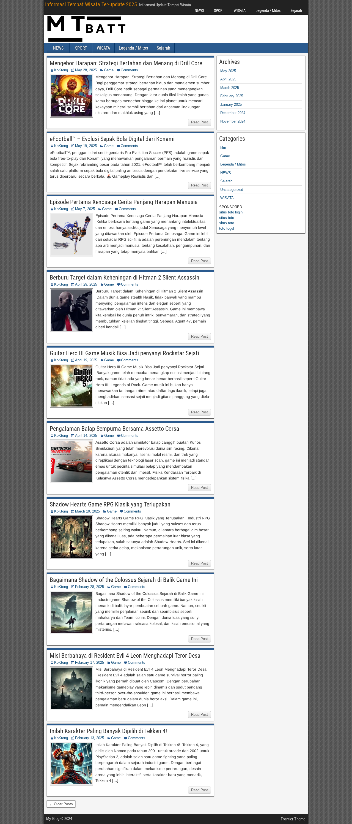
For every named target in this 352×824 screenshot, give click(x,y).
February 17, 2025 (89, 662)
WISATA (240, 10)
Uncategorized (231, 190)
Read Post (199, 122)
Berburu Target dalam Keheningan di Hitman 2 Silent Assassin (124, 277)
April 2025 (228, 79)
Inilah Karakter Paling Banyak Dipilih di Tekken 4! (108, 731)
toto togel (226, 228)
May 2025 (228, 71)
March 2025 (229, 88)
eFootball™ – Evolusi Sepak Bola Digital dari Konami (112, 138)
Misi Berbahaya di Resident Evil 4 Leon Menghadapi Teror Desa (125, 655)
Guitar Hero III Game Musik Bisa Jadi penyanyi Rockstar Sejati (124, 353)
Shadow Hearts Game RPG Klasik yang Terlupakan (110, 504)
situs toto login (231, 212)
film (223, 147)
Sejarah (296, 10)
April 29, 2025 (86, 284)
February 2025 (231, 96)
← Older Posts (61, 804)
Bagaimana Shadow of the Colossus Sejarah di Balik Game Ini (124, 579)
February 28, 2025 (89, 587)
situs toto (226, 218)
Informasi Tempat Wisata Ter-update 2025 (91, 4)
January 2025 (231, 104)
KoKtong (61, 70)
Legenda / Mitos (267, 10)
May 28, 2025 (86, 70)
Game (109, 70)
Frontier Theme (293, 819)
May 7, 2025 (85, 209)
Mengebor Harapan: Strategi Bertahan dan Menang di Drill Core (126, 63)
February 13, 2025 (89, 738)
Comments (129, 70)
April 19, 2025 (86, 360)
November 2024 (232, 121)
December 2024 (232, 113)
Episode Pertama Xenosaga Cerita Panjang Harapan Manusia (124, 202)
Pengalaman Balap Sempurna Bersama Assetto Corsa (114, 428)
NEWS (199, 10)
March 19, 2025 (87, 511)
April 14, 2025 (86, 435)
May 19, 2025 (86, 146)
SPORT (219, 10)
